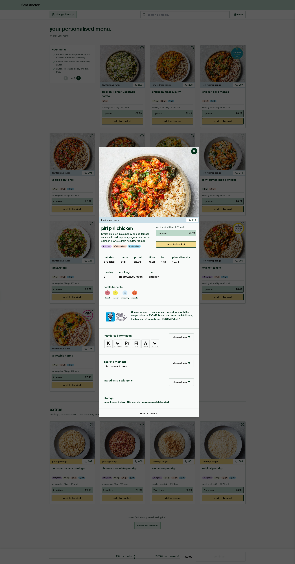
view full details (148, 413)
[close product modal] (194, 148)
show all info (180, 337)
